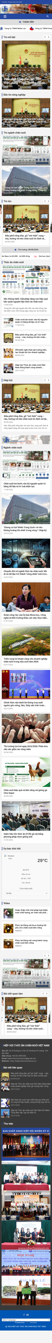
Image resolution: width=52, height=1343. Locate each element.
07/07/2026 (8, 621)
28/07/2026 (19, 370)
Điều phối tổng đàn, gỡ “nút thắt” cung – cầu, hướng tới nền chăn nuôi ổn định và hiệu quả (25, 122)
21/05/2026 (8, 840)
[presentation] (45, 37)
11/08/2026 (8, 162)
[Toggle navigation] (5, 16)
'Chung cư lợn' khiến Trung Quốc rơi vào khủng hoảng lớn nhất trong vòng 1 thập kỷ (25, 189)
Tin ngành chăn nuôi (15, 132)
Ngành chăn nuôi (13, 447)
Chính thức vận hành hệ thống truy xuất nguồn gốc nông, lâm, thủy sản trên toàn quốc (24, 705)
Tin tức (7, 201)
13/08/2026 (8, 305)
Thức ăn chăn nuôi (14, 262)
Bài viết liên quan (13, 1067)
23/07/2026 (15, 1116)
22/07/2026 (8, 193)
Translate (33, 1322)
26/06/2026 (8, 752)
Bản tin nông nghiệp (14, 94)
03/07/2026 (8, 665)
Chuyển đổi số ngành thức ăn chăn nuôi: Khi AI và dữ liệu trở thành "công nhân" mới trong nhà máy (26, 574)
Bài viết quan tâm (13, 993)
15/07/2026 (8, 577)
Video (7, 903)
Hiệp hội (8, 380)
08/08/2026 (8, 86)
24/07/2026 (15, 1105)
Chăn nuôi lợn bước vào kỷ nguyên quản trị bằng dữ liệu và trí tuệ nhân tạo (25, 158)
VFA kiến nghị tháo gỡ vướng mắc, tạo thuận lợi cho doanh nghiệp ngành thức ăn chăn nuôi (25, 82)
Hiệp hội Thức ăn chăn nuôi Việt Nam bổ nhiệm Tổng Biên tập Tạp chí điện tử (30, 1111)
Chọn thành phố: (26, 888)
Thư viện (8, 1123)
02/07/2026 (8, 709)
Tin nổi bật (9, 37)
